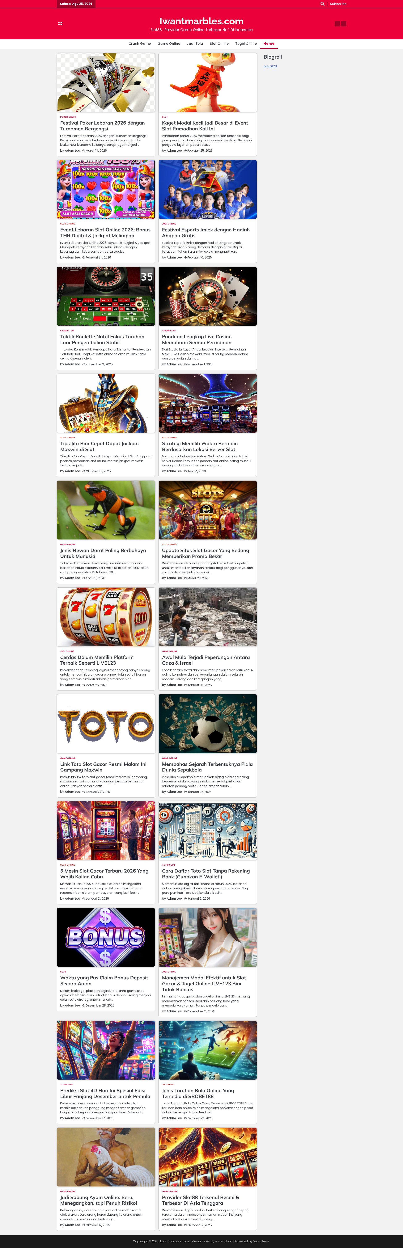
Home (268, 43)
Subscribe (338, 4)
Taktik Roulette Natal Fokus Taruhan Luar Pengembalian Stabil (102, 339)
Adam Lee (72, 150)
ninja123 (270, 66)
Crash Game (140, 43)
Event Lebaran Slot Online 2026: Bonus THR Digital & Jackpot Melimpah (105, 233)
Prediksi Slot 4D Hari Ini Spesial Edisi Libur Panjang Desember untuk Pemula (105, 1093)
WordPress (261, 1241)
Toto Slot (168, 865)
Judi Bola (195, 43)
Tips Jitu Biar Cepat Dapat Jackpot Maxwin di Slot (99, 446)
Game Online (169, 43)
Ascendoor (223, 1241)
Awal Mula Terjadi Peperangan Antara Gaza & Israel (206, 660)
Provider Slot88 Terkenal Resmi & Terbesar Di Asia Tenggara (200, 1200)
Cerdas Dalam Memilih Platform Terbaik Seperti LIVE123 (97, 660)
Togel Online (246, 43)
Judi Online (169, 224)
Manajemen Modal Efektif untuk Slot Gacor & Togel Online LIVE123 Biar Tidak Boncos (204, 983)
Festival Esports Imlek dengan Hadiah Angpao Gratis (206, 233)
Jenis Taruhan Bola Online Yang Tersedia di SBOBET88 (198, 1093)
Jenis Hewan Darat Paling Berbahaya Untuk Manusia (103, 553)
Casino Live (67, 331)
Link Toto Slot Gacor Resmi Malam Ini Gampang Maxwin (103, 767)
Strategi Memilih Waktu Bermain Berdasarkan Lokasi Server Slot (200, 446)
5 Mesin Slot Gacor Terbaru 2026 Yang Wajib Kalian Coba (104, 874)
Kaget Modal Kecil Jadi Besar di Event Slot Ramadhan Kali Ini (205, 126)
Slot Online (219, 43)
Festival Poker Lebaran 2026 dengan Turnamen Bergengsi (102, 126)
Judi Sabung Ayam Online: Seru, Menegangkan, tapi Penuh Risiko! (98, 1200)
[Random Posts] (60, 24)
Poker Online (68, 117)
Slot (165, 117)
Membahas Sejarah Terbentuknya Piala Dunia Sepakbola (207, 767)
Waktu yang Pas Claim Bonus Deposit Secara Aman (104, 981)
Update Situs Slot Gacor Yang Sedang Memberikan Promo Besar (205, 553)
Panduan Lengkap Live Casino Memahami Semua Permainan (197, 339)
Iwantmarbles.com (202, 21)
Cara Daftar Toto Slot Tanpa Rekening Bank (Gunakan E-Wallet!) (206, 874)
